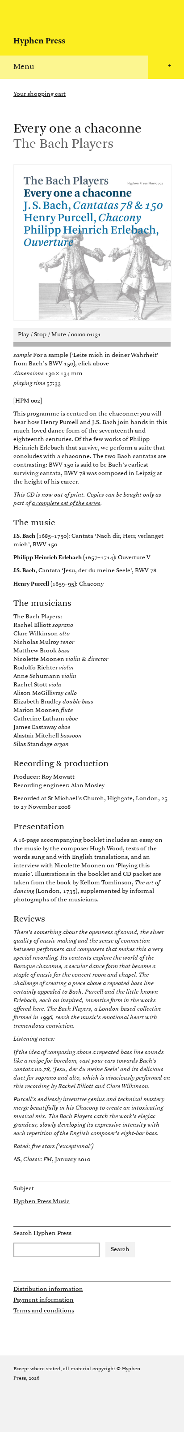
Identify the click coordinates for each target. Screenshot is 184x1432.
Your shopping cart (39, 94)
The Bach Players (36, 616)
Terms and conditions (43, 1311)
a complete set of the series (66, 503)
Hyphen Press (39, 41)
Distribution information (48, 1289)
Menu (23, 67)
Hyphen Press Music (41, 1201)
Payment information (43, 1300)
